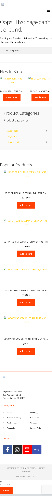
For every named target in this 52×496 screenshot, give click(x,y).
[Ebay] (36, 449)
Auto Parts (13, 130)
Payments (12, 136)
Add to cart (26, 205)
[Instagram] (17, 449)
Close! (6, 490)
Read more (11, 97)
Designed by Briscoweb (26, 477)
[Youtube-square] (27, 449)
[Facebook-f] (7, 449)
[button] (48, 10)
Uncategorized (15, 142)
